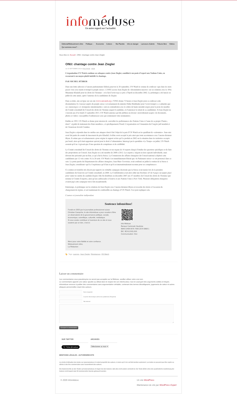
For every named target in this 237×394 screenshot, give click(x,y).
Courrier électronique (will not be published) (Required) (99, 296)
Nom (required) (87, 292)
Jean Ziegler (85, 254)
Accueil (72, 55)
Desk (93, 68)
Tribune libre (162, 44)
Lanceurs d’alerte (148, 44)
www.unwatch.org (104, 101)
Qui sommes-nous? (68, 47)
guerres (76, 254)
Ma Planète (120, 44)
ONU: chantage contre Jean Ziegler (90, 64)
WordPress (149, 380)
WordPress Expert (168, 385)
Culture (108, 44)
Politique (88, 44)
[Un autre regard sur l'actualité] (118, 37)
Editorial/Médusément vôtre (72, 44)
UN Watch (105, 254)
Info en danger (132, 44)
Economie (100, 44)
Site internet (86, 301)
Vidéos (172, 44)
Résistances (95, 254)
